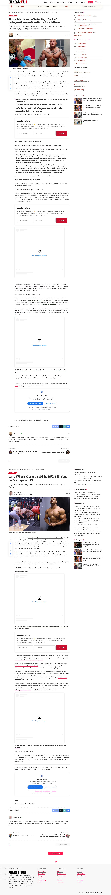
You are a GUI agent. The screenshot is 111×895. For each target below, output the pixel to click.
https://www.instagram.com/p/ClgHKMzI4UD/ (28, 141)
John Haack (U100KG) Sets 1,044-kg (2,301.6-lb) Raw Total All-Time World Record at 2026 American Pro (88, 533)
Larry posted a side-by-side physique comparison (29, 660)
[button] (90, 2)
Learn (61, 6)
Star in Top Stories (50, 403)
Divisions (55, 6)
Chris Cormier (18, 286)
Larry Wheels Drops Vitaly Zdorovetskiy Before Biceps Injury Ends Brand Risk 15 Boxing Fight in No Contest (87, 508)
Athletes (39, 6)
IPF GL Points (84, 478)
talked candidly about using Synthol (35, 286)
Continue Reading (55, 853)
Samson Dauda (81, 46)
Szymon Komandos (44, 420)
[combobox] (90, 6)
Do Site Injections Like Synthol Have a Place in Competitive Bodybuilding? (41, 145)
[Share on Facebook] (10, 77)
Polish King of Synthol (31, 420)
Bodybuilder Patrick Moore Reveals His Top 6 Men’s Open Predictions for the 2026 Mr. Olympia (92, 107)
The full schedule (78, 35)
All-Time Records (86, 496)
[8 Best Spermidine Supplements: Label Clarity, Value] (78, 122)
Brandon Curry (81, 60)
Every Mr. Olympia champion (80, 63)
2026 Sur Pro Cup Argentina (84, 15)
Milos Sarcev (47, 310)
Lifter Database (87, 494)
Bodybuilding (13, 15)
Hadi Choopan (34, 298)
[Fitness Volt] (18, 2)
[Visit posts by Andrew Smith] (10, 817)
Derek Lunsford (82, 43)
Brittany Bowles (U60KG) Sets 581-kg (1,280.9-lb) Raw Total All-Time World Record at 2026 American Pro (88, 521)
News (66, 6)
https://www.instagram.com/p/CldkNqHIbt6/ (27, 179)
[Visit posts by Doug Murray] (10, 434)
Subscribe (62, 133)
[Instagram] (69, 434)
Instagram (42, 407)
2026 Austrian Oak (82, 19)
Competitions (46, 6)
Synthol (38, 420)
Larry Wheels (18, 552)
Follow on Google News (35, 403)
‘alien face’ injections (54, 197)
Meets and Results (86, 498)
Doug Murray (19, 34)
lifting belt (24, 562)
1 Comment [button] (65, 461)
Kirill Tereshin (23, 420)
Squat (33, 803)
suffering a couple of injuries (23, 690)
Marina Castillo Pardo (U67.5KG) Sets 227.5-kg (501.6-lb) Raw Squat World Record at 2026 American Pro (86, 527)
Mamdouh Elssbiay (82, 54)
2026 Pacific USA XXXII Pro (85, 32)
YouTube (54, 407)
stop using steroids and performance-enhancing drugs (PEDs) (45, 538)
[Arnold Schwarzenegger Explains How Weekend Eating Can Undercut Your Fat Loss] (78, 115)
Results (11, 864)
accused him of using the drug (36, 300)
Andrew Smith (19, 492)
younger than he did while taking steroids (26, 666)
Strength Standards (85, 484)
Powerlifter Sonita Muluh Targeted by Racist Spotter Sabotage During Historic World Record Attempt (87, 514)
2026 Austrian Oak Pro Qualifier (85, 28)
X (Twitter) (47, 407)
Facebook (37, 407)
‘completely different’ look (48, 304)
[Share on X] (10, 81)
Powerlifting (13, 472)
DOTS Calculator (88, 476)
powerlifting (29, 803)
